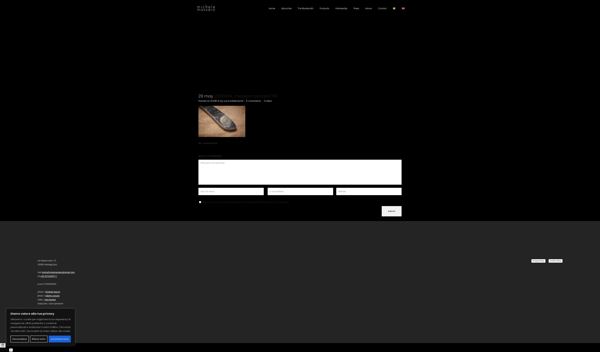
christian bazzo (52, 292)
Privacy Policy (538, 261)
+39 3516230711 (48, 276)
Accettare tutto (60, 339)
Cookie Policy (555, 261)
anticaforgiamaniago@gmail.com (58, 272)
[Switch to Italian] (394, 8)
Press (356, 8)
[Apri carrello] (3, 345)
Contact (382, 8)
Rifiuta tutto (38, 339)
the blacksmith (305, 8)
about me (286, 8)
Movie (368, 8)
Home (272, 8)
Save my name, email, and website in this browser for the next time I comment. (245, 202)
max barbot (50, 299)
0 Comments (253, 100)
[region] (40, 327)
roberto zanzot (52, 296)
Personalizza (19, 339)
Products (324, 8)
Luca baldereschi (233, 100)
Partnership (341, 8)
